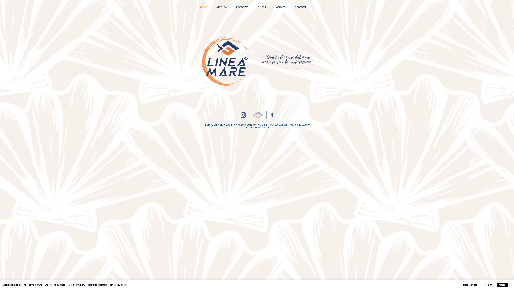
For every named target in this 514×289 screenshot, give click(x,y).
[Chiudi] (510, 285)
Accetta (502, 284)
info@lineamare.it (299, 125)
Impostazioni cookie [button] (471, 284)
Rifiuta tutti (488, 284)
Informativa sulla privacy (118, 284)
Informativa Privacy (257, 127)
